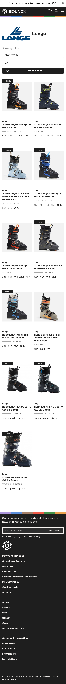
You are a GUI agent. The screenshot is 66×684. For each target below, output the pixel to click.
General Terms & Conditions (19, 576)
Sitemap (7, 592)
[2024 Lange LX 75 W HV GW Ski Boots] (49, 380)
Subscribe (54, 530)
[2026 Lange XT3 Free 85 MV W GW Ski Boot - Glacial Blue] (17, 166)
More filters (35, 70)
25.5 (4, 136)
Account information (15, 638)
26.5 (10, 136)
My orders (8, 643)
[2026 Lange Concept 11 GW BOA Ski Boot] (17, 239)
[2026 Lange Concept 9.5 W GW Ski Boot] (17, 308)
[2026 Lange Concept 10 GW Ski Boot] (17, 97)
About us (7, 566)
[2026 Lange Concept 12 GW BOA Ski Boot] (49, 166)
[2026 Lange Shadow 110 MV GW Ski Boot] (49, 97)
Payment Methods (13, 556)
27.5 (16, 136)
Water (6, 607)
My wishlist (9, 653)
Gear (5, 623)
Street (6, 618)
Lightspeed (43, 676)
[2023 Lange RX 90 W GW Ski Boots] (17, 450)
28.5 (21, 136)
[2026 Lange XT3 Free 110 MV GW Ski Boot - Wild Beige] (49, 308)
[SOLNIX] (7, 545)
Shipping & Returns (14, 561)
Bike (4, 612)
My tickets (8, 648)
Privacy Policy (10, 582)
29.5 (27, 136)
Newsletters (9, 659)
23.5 (4, 208)
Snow (5, 602)
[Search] (56, 11)
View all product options (14, 418)
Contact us (9, 571)
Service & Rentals (13, 628)
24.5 (10, 208)
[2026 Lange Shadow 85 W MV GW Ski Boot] (49, 239)
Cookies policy (11, 587)
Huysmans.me (9, 679)
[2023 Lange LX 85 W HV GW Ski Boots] (17, 380)
